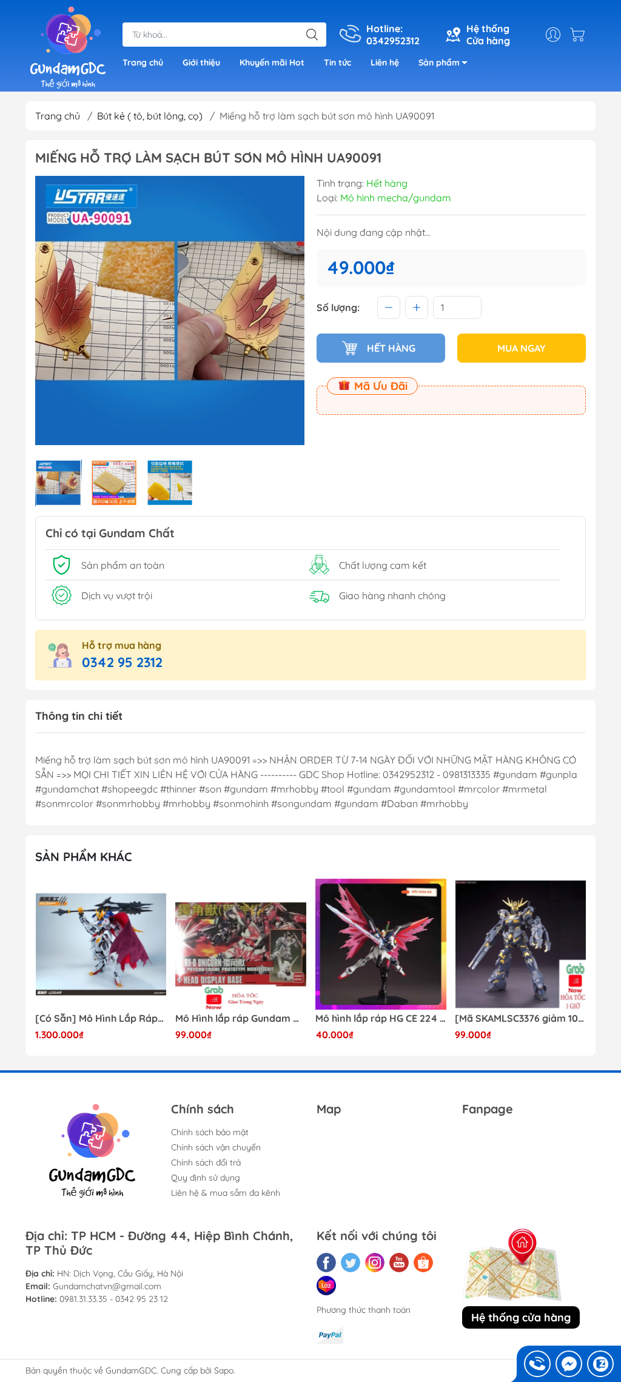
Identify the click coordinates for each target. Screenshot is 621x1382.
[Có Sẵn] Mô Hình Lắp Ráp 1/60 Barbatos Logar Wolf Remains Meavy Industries (100, 1018)
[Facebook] (326, 1262)
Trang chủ (143, 62)
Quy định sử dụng (205, 1177)
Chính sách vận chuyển (216, 1147)
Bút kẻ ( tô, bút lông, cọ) (150, 116)
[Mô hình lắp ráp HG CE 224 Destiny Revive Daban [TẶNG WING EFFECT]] (380, 944)
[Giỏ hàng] (580, 34)
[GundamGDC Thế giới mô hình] (67, 47)
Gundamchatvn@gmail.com (107, 1286)
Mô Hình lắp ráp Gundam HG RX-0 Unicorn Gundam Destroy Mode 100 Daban (240, 1018)
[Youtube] (399, 1262)
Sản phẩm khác (83, 856)
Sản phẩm (439, 62)
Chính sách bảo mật (210, 1132)
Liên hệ (385, 62)
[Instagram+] (374, 1262)
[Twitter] (350, 1262)
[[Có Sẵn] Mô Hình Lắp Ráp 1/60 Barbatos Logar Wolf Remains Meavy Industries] (100, 944)
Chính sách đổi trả (206, 1162)
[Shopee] (423, 1262)
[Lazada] (326, 1285)
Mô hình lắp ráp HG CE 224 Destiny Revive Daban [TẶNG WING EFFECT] (380, 1018)
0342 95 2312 (122, 662)
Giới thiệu (201, 62)
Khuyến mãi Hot (272, 62)
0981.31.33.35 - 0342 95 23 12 (113, 1298)
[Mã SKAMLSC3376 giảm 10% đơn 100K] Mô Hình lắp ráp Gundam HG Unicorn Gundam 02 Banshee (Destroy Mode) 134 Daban (520, 1018)
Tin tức (337, 62)
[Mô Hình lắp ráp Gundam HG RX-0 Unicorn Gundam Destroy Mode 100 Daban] (240, 944)
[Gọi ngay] (537, 1363)
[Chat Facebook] (569, 1363)
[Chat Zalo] (600, 1363)
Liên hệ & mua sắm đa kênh (225, 1192)
